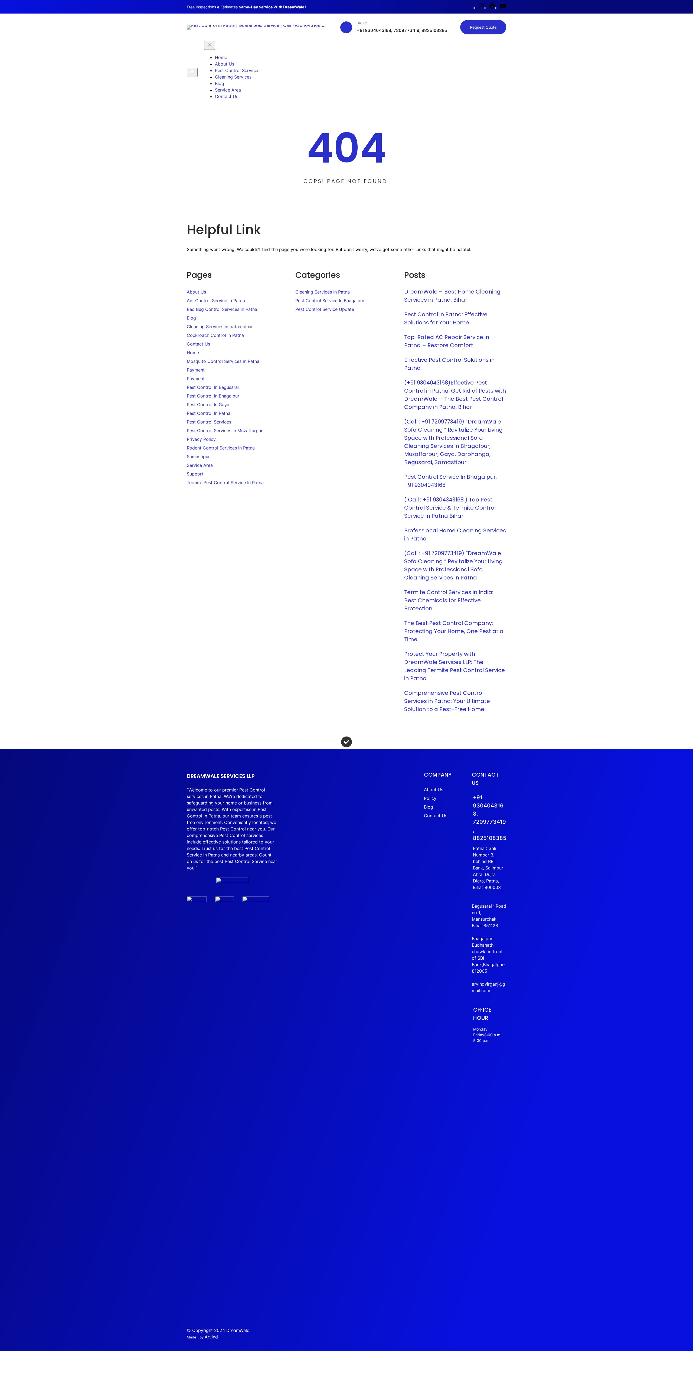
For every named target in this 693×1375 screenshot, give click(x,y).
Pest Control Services (209, 422)
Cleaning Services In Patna (322, 292)
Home (193, 352)
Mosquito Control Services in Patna (223, 361)
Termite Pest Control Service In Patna (225, 482)
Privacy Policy (201, 439)
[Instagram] (481, 7)
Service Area (200, 465)
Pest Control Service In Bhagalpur (329, 300)
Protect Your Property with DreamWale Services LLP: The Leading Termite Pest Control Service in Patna (454, 666)
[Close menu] (209, 45)
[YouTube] (503, 7)
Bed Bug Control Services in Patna (222, 309)
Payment (196, 370)
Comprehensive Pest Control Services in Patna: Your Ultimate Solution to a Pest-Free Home (447, 701)
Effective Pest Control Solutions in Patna (449, 364)
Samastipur (198, 456)
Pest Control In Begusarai (213, 387)
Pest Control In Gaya (208, 404)
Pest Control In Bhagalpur (213, 396)
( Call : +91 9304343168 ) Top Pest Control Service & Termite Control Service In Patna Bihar (450, 508)
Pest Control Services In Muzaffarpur (225, 430)
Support (195, 474)
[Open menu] (192, 72)
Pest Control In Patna (208, 413)
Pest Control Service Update (324, 309)
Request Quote (483, 27)
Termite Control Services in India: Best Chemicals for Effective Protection (448, 600)
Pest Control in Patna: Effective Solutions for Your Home (446, 318)
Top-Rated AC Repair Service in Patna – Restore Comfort (446, 341)
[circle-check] (346, 742)
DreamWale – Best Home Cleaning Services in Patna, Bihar (452, 296)
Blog (191, 318)
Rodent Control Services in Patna (221, 448)
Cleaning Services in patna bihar (220, 326)
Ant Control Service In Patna (216, 300)
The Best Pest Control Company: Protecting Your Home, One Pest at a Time (454, 631)
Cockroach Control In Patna (215, 335)
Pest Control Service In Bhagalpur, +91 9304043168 (450, 481)
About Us (196, 292)
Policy (430, 798)
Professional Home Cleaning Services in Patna (455, 534)
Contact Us (198, 344)
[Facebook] (492, 7)
